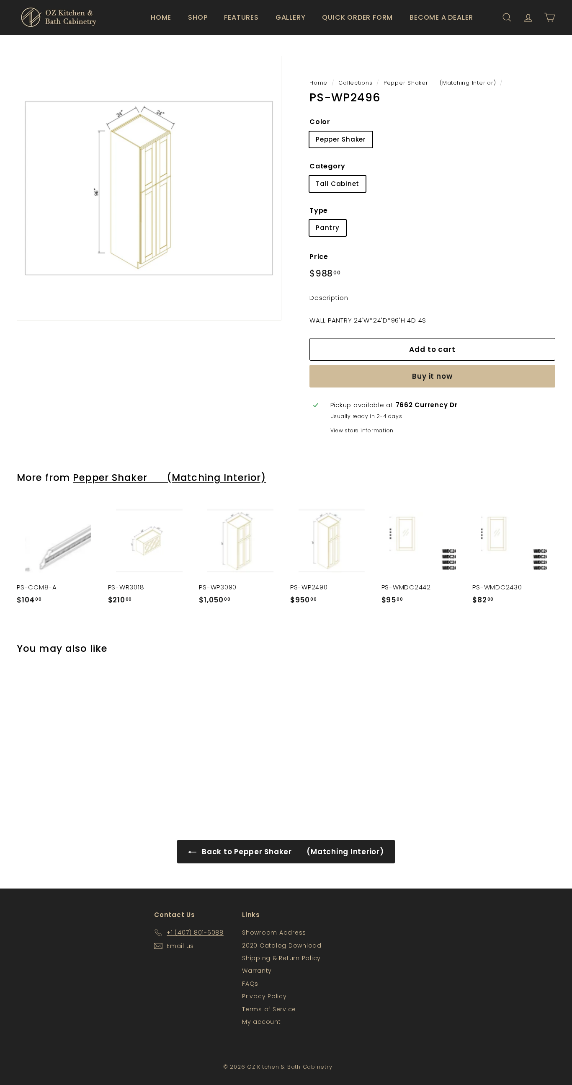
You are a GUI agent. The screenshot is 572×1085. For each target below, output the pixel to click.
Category (327, 166)
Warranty (257, 970)
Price (318, 256)
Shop (197, 17)
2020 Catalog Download (282, 945)
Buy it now (432, 376)
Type (318, 210)
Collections (355, 82)
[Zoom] (149, 188)
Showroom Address (274, 932)
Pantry (328, 227)
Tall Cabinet (337, 183)
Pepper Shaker (341, 139)
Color (319, 122)
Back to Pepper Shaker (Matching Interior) (292, 852)
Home (161, 17)
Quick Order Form (357, 17)
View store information (362, 430)
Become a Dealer (441, 17)
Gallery (291, 17)
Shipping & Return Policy (281, 958)
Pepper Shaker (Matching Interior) (440, 82)
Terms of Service (269, 1009)
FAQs (250, 983)
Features (241, 17)
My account (261, 1022)
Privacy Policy (264, 996)
